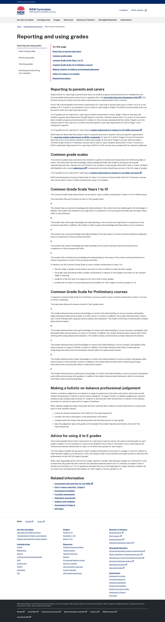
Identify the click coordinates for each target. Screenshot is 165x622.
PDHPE (20, 567)
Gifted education (115, 533)
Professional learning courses (74, 560)
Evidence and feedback (65, 502)
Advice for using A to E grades (66, 74)
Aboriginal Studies (115, 568)
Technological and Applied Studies (29, 557)
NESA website (137, 10)
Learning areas (23, 544)
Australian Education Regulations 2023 (121, 97)
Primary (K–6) (68, 532)
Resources (68, 544)
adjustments (78, 168)
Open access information (50, 611)
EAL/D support (114, 536)
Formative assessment (65, 494)
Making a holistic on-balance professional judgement (76, 69)
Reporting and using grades (119, 589)
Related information (61, 78)
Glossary (66, 557)
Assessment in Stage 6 (65, 505)
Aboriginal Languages (117, 565)
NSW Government (109, 611)
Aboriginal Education (118, 548)
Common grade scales (62, 56)
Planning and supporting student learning (32, 539)
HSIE (19, 560)
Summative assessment (65, 498)
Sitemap (20, 611)
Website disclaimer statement (74, 611)
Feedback (123, 10)
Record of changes (70, 563)
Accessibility (32, 611)
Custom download (69, 570)
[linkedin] (51, 520)
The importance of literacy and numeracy (32, 536)
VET (18, 573)
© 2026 (28, 521)
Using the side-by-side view (73, 567)
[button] (25, 20)
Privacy (40, 521)
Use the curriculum (25, 530)
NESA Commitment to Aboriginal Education (124, 554)
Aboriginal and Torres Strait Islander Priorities (125, 558)
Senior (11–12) (68, 539)
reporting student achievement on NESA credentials (77, 137)
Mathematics (21, 550)
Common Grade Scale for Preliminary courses (73, 65)
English (19, 547)
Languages (21, 570)
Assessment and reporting (32, 27)
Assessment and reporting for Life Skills (73, 484)
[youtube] (53, 520)
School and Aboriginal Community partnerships (126, 551)
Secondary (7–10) (69, 536)
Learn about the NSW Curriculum (29, 532)
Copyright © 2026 (23, 617)
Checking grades (26, 64)
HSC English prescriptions (72, 573)
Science (20, 554)
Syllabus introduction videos (73, 547)
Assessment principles (65, 491)
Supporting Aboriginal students (120, 543)
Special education (115, 539)
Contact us (94, 611)
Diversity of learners (118, 530)
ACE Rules (59, 509)
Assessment (114, 573)
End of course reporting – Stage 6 (70, 487)
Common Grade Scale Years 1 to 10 (68, 60)
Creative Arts (22, 563)
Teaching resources (70, 554)
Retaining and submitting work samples (29, 71)
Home (19, 27)
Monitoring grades (26, 58)
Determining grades (27, 51)
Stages (66, 530)
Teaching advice (69, 550)
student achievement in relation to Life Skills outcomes (115, 130)
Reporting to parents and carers (67, 51)
